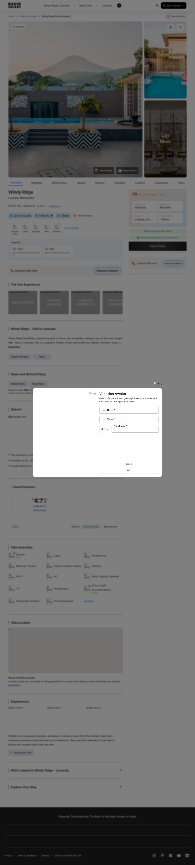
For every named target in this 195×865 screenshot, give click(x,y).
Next (129, 470)
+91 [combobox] (103, 429)
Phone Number (120, 426)
